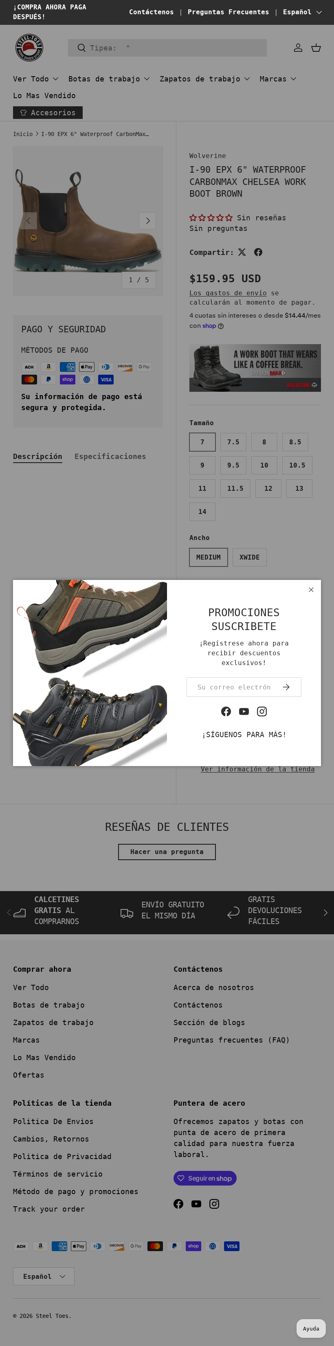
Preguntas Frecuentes (228, 12)
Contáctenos (151, 12)
